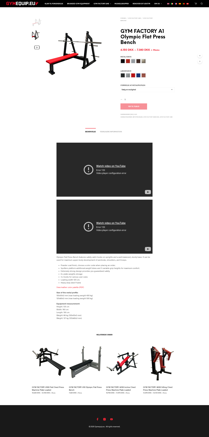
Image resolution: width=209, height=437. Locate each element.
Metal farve (125, 57)
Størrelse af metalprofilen (132, 85)
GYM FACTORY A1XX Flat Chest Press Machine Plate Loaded (48, 388)
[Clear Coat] (144, 61)
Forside (123, 18)
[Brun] (144, 75)
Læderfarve (125, 71)
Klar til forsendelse (54, 4)
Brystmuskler (138, 117)
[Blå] (138, 75)
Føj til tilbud (133, 106)
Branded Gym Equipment (78, 4)
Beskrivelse (90, 132)
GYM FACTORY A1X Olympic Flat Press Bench (85, 388)
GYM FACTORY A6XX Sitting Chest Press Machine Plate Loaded (157, 388)
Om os (157, 4)
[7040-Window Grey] (133, 61)
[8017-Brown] (138, 61)
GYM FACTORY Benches (151, 117)
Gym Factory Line (101, 4)
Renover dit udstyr (141, 4)
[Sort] (123, 75)
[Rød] (133, 75)
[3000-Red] (128, 61)
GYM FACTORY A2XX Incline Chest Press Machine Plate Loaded (121, 388)
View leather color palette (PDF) (70, 287)
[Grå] (128, 75)
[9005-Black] (123, 61)
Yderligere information (111, 132)
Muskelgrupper (122, 4)
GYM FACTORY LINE (134, 18)
